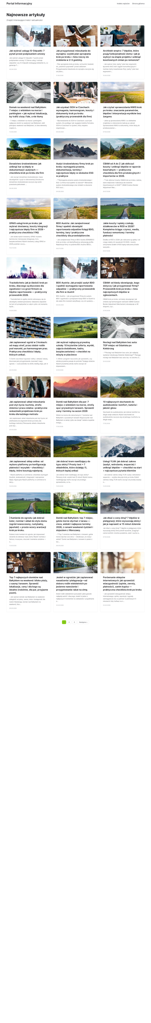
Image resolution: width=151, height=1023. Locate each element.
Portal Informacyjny (19, 3)
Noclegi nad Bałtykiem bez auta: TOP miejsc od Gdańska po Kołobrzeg (120, 345)
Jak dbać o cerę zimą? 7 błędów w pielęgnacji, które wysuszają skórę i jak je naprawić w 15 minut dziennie (122, 521)
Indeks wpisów (123, 3)
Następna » (83, 622)
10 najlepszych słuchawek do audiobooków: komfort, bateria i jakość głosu (120, 404)
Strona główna (138, 3)
